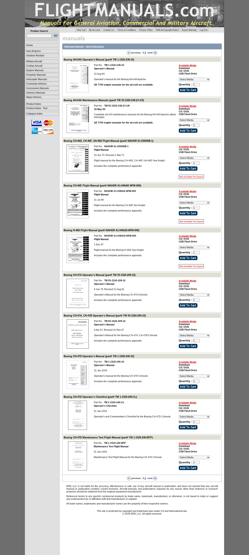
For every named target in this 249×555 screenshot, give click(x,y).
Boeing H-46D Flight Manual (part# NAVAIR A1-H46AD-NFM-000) (101, 230)
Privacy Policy (146, 30)
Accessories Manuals (37, 88)
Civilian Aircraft (34, 66)
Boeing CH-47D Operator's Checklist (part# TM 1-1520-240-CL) (100, 396)
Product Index (33, 104)
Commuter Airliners (36, 83)
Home (29, 45)
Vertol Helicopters (95, 46)
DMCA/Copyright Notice (167, 30)
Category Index (34, 113)
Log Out (203, 30)
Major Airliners (34, 97)
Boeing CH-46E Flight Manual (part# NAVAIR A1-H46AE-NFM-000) (102, 185)
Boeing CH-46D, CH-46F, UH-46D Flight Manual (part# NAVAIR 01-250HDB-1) (108, 140)
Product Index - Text (36, 108)
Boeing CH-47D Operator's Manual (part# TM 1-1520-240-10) (99, 356)
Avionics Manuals (35, 92)
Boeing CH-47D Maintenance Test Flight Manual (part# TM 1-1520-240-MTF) (108, 437)
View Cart (81, 30)
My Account (94, 30)
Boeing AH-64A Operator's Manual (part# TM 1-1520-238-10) (99, 59)
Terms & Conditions (126, 30)
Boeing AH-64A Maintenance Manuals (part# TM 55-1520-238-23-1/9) (104, 100)
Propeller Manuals (36, 74)
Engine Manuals (35, 70)
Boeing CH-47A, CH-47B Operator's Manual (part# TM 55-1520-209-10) (105, 315)
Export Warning (189, 30)
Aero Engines (33, 51)
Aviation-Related (35, 55)
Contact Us (108, 30)
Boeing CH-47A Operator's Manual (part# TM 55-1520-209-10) (99, 275)
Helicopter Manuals (36, 79)
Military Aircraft (34, 61)
